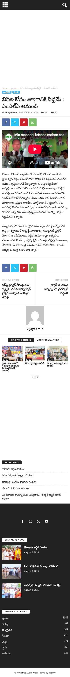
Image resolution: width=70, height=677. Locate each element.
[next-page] (37, 377)
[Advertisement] (35, 47)
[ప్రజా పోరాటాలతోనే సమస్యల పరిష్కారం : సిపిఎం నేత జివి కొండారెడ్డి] (12, 354)
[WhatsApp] (33, 122)
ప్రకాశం (13, 88)
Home (4, 88)
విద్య (4, 641)
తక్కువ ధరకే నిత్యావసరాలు (16, 488)
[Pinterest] (24, 122)
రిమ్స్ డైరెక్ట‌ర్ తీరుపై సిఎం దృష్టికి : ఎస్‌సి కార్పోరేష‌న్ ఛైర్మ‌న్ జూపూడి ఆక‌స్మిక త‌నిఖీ (16, 291)
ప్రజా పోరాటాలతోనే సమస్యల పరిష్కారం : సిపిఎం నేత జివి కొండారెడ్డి (11, 367)
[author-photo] (35, 315)
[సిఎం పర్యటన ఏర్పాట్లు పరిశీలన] (11, 571)
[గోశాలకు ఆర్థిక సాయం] (11, 552)
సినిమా (5, 635)
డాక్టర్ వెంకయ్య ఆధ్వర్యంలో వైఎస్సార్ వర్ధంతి (56, 289)
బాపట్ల (5, 624)
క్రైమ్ (4, 647)
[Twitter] (15, 122)
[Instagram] (31, 521)
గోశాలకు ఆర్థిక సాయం (13, 469)
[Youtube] (47, 521)
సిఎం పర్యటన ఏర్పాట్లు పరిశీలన (17, 475)
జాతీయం (6, 653)
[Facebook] (6, 122)
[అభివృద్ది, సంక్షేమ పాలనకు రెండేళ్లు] (11, 590)
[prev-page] (33, 377)
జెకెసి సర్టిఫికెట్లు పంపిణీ (34, 363)
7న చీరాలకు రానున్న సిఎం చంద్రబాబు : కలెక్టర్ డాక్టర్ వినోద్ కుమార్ (31, 496)
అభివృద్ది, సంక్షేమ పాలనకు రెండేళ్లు (19, 481)
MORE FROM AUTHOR (48, 339)
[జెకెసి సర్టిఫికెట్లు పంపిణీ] (35, 354)
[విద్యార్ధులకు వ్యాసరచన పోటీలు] (57, 354)
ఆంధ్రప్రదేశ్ (6, 92)
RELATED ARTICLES (21, 339)
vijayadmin (11, 112)
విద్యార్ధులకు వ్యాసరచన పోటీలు (57, 364)
